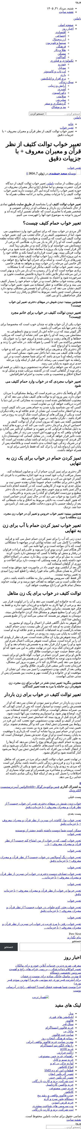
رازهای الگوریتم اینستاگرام (56, 1045)
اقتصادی (60, 32)
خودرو (62, 64)
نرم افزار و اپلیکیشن (53, 78)
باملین (77, 18)
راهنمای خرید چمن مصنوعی (56, 1056)
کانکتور (69, 1091)
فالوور (69, 1020)
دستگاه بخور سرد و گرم (58, 1098)
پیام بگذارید (74, 937)
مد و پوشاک (58, 107)
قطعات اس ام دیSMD (58, 1070)
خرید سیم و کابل (63, 1059)
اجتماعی (60, 35)
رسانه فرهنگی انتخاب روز (57, 1038)
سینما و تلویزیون (56, 42)
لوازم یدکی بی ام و (61, 1063)
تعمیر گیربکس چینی (61, 1077)
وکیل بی (68, 1031)
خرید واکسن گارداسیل (59, 1084)
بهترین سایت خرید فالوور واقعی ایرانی (49, 1041)
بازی (63, 75)
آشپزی (62, 89)
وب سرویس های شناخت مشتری (52, 1106)
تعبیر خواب (74, 167)
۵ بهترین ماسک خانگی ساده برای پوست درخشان (51, 976)
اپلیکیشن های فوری (61, 1017)
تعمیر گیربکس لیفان (60, 1074)
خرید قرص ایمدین (62, 1102)
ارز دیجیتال (59, 39)
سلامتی (61, 96)
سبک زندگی (66, 82)
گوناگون (61, 57)
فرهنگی (61, 46)
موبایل (62, 67)
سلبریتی (61, 99)
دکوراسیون (59, 92)
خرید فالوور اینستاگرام (59, 1027)
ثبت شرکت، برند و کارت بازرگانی (52, 1081)
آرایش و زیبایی (57, 85)
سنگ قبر (68, 1024)
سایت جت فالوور (62, 1034)
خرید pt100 (66, 1049)
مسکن (62, 53)
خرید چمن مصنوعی (61, 1088)
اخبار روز (67, 28)
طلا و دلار (60, 50)
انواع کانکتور (65, 1066)
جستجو (76, 941)
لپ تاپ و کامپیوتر (55, 71)
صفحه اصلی (65, 25)
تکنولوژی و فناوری (61, 60)
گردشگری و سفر (55, 103)
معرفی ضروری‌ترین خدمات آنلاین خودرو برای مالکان (48, 965)
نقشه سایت (66, 12)
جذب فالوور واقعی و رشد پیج (55, 1095)
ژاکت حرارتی (65, 1052)
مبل (71, 1013)
